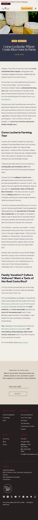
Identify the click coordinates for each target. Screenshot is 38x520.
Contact (24, 439)
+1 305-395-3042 (26, 446)
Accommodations (27, 415)
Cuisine (14, 41)
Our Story (6, 439)
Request (18, 393)
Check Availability (27, 8)
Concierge (6, 418)
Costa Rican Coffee (27, 426)
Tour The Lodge (26, 418)
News (5, 444)
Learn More (5, 3)
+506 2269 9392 (26, 450)
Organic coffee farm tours (14, 304)
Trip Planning (25, 423)
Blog (4, 441)
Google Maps (25, 441)
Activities (24, 420)
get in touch (23, 342)
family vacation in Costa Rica (14, 329)
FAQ (4, 420)
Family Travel (22, 41)
